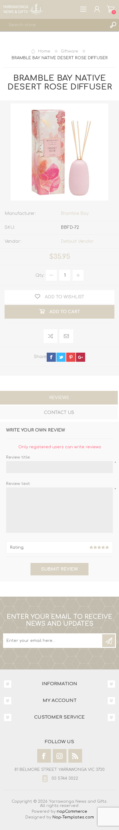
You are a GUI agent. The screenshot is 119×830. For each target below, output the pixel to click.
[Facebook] (44, 756)
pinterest (70, 357)
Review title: (18, 457)
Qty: (40, 275)
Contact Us (59, 412)
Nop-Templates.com (73, 817)
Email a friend (66, 336)
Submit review (59, 569)
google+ (80, 357)
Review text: (18, 484)
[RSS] (75, 756)
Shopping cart (110, 9)
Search (113, 25)
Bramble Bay (75, 213)
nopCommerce (72, 811)
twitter (61, 357)
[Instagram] (60, 756)
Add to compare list (50, 336)
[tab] (59, 398)
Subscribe (108, 640)
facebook (51, 357)
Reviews (59, 397)
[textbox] (53, 25)
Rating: (17, 547)
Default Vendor (77, 241)
